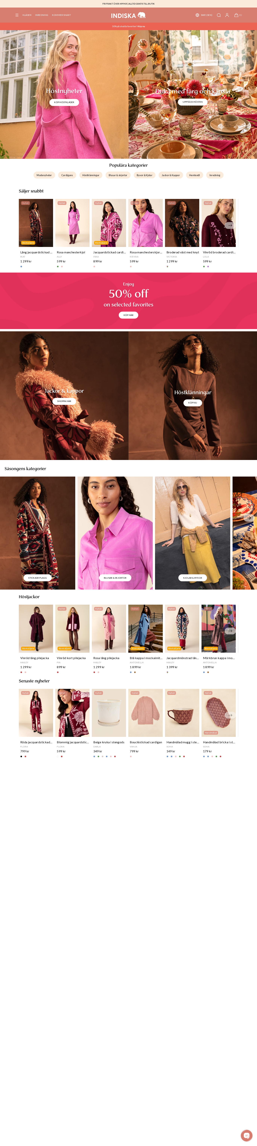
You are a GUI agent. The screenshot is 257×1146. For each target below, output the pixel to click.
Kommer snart (61, 15)
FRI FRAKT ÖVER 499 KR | (115, 3)
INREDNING (41, 15)
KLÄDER (27, 15)
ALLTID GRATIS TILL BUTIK (141, 3)
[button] (17, 15)
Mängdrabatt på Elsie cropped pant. (124, 26)
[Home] (128, 15)
